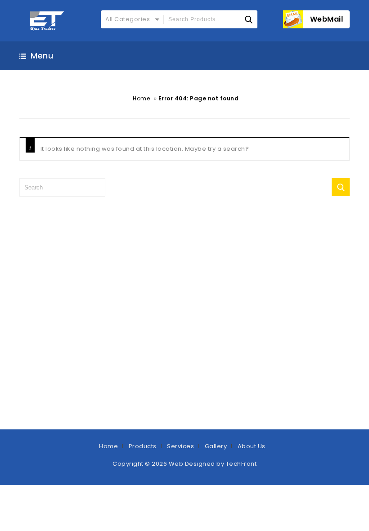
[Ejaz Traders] (47, 20)
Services (180, 446)
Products (143, 446)
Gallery (216, 446)
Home (141, 98)
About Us (252, 446)
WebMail (326, 19)
